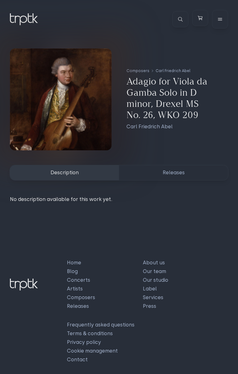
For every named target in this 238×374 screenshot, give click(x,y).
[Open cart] (200, 18)
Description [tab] (65, 173)
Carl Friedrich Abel (173, 71)
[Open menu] (220, 19)
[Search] (180, 19)
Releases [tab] (174, 173)
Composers (137, 71)
